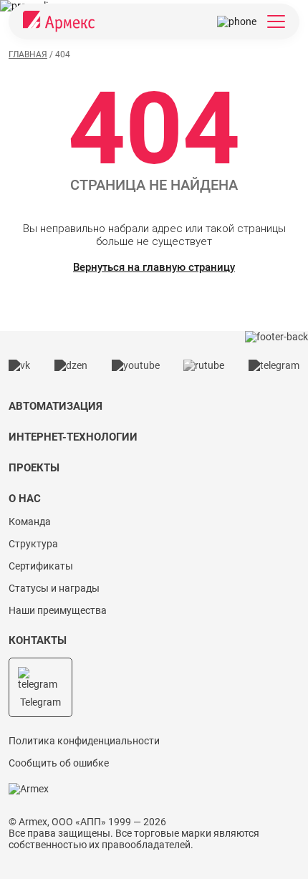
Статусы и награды (54, 588)
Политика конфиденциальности (84, 740)
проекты (34, 467)
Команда (30, 521)
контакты (38, 640)
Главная (28, 54)
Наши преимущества (58, 610)
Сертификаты (41, 566)
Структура (33, 543)
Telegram (40, 702)
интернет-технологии (73, 437)
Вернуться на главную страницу (154, 267)
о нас (25, 498)
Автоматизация (55, 406)
